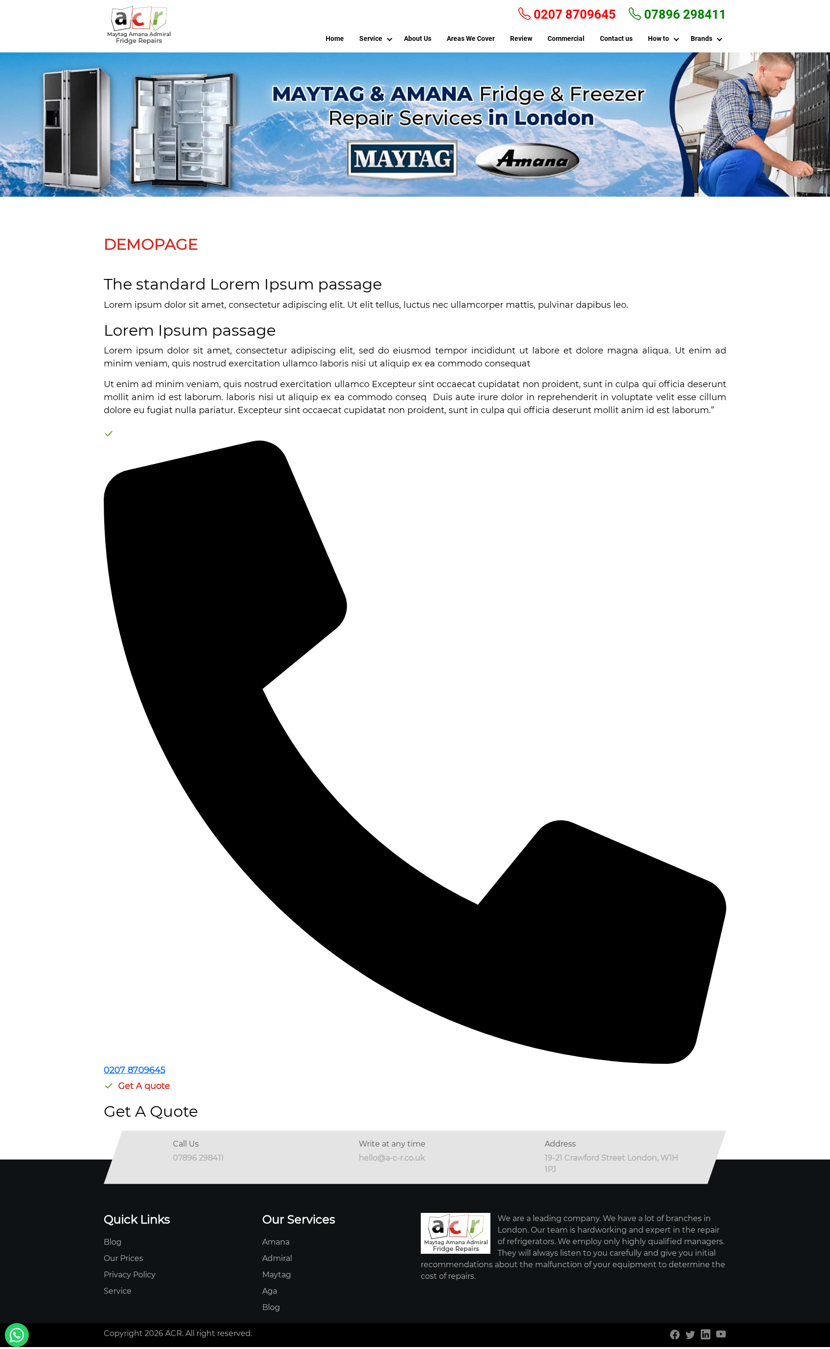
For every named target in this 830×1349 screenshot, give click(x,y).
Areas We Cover (471, 38)
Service (370, 38)
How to (658, 38)
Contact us (616, 38)
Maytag (276, 1274)
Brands (701, 38)
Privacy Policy (130, 1274)
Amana (276, 1242)
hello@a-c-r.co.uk (392, 1157)
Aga (269, 1291)
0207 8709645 (573, 14)
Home (335, 38)
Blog (113, 1242)
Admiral (277, 1258)
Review (521, 38)
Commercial (566, 38)
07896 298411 (683, 14)
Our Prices (123, 1258)
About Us (417, 38)
